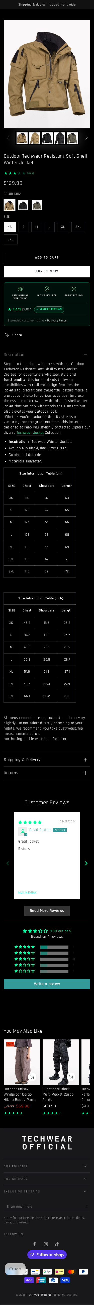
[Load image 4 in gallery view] (59, 138)
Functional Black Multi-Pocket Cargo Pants (58, 1094)
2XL (80, 228)
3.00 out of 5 (60, 931)
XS (12, 228)
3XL (13, 240)
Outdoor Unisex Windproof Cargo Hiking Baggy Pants (20, 1094)
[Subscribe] (87, 1206)
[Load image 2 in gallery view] (34, 138)
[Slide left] (7, 138)
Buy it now (47, 271)
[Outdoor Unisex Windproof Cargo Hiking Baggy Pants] (22, 1062)
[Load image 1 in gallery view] (22, 138)
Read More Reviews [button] (47, 910)
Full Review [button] (27, 892)
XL (65, 228)
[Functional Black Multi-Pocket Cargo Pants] (61, 1062)
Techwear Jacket (30, 432)
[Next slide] (86, 863)
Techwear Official (39, 1295)
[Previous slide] (8, 863)
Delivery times (57, 320)
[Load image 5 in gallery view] (72, 138)
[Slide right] (86, 138)
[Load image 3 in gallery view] (47, 138)
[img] (30, 822)
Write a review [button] (47, 984)
